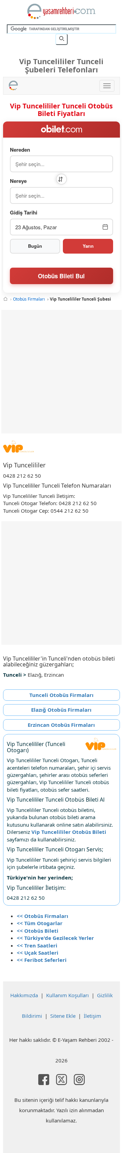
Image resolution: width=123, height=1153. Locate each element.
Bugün (35, 246)
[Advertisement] (61, 371)
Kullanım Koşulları (67, 995)
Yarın (88, 246)
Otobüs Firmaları (29, 299)
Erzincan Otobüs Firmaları (61, 724)
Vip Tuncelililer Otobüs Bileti (68, 831)
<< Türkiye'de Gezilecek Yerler (55, 937)
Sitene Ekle (63, 1015)
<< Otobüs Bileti (37, 930)
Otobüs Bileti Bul (61, 276)
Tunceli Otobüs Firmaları (61, 694)
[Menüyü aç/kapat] (106, 86)
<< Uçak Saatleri (37, 952)
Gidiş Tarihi (23, 212)
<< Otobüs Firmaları (42, 915)
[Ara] (61, 39)
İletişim (92, 1015)
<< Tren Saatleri (37, 945)
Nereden (20, 149)
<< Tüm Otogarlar (40, 923)
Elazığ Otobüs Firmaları (61, 709)
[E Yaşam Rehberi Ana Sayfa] (61, 11)
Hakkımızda (24, 995)
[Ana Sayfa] (5, 299)
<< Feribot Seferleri (42, 959)
